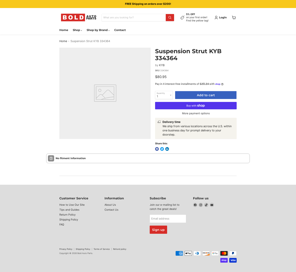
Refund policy (119, 249)
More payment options (196, 113)
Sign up (158, 230)
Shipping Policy (68, 219)
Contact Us (111, 209)
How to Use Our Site (72, 204)
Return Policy (67, 214)
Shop (77, 30)
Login (223, 17)
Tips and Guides (69, 209)
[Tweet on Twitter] (162, 149)
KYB (162, 65)
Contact (120, 30)
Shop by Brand (97, 30)
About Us (110, 204)
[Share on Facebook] (157, 149)
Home (63, 30)
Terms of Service (102, 249)
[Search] (170, 17)
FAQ (61, 224)
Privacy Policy (65, 249)
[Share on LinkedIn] (167, 149)
